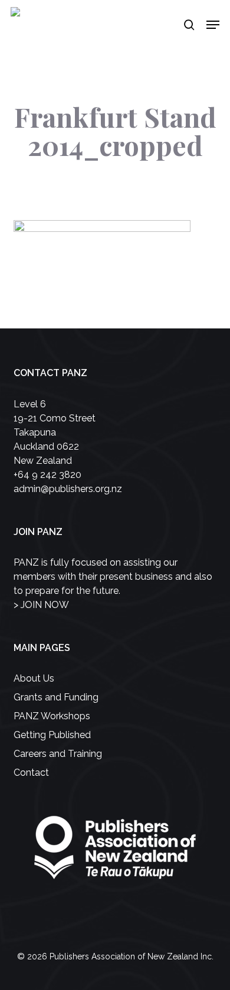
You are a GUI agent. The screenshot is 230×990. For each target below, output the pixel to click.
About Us (34, 678)
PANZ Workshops (52, 716)
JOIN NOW (45, 604)
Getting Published (52, 734)
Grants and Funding (56, 697)
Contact (31, 772)
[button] (212, 25)
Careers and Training (58, 753)
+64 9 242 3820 (47, 474)
